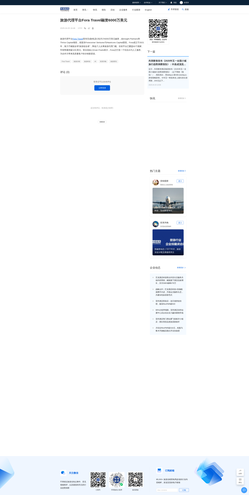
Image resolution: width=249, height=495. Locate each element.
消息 (175, 3)
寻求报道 (175, 9)
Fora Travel (77, 39)
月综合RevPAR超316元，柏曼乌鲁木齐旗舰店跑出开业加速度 (169, 329)
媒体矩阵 (135, 3)
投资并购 (103, 61)
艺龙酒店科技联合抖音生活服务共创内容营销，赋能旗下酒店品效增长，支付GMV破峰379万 (169, 280)
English (148, 10)
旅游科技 (87, 61)
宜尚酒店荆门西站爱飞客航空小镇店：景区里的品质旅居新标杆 (169, 320)
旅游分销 (77, 61)
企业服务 (123, 10)
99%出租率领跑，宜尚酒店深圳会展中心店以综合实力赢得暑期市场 (169, 311)
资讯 (84, 10)
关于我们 (162, 3)
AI (95, 61)
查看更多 (181, 98)
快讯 (95, 10)
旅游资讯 (113, 61)
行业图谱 (136, 10)
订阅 (184, 490)
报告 (104, 10)
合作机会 (147, 3)
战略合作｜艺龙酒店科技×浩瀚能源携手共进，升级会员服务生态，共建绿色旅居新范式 (169, 292)
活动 (112, 10)
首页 (75, 10)
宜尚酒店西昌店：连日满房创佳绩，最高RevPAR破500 (168, 302)
